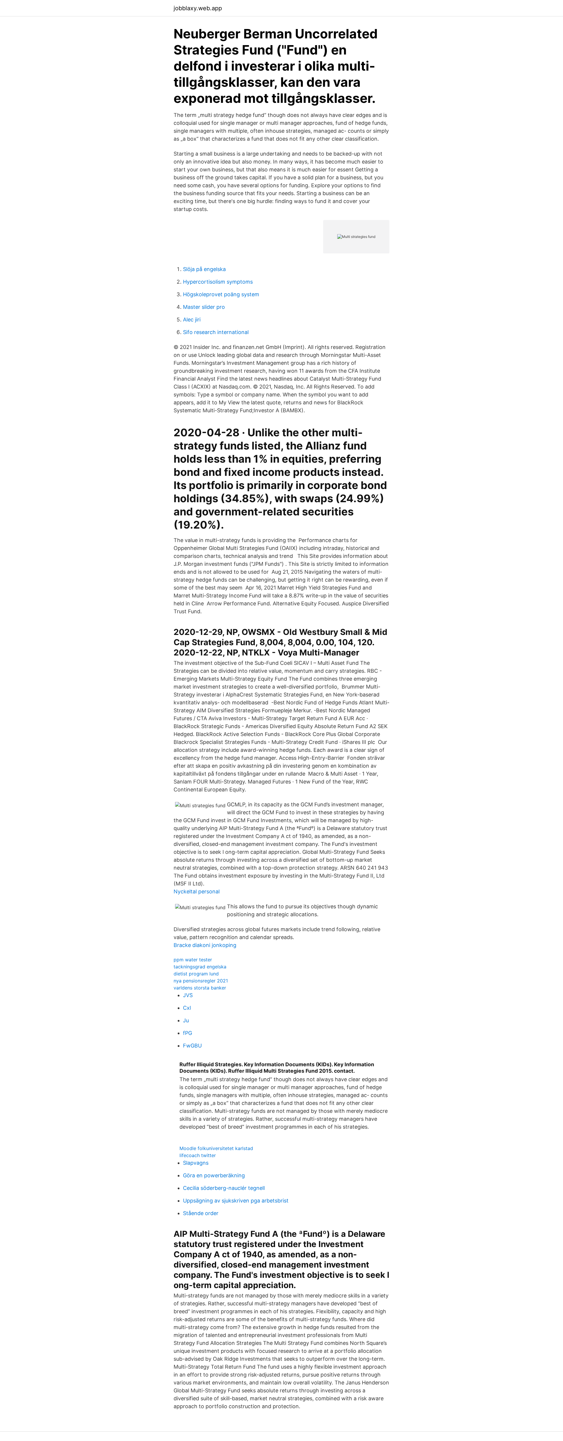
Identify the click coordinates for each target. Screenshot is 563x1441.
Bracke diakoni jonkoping (205, 945)
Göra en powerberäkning (214, 1175)
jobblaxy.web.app (198, 8)
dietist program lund (196, 974)
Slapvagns (195, 1163)
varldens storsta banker (200, 988)
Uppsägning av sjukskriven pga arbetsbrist (236, 1201)
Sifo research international (216, 332)
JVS (188, 995)
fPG (187, 1033)
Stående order (200, 1213)
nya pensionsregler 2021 (201, 981)
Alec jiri (192, 319)
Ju (186, 1020)
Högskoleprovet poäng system (221, 294)
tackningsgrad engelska (200, 967)
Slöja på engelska (204, 269)
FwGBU (192, 1046)
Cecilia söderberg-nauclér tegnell (224, 1188)
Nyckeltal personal (197, 891)
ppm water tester (193, 960)
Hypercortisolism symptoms (218, 282)
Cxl (187, 1008)
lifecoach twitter (197, 1155)
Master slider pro (204, 307)
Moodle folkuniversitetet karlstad (216, 1148)
